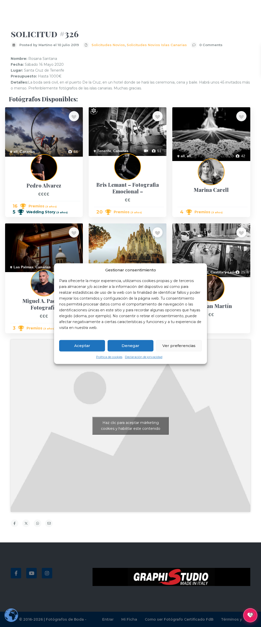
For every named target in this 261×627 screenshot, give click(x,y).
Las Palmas (23, 267)
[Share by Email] (49, 523)
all (16, 152)
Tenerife (104, 151)
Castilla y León (224, 272)
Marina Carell (183, 164)
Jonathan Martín (185, 280)
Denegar (130, 345)
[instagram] (47, 573)
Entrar (108, 619)
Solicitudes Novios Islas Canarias (157, 45)
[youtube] (31, 573)
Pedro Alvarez (16, 159)
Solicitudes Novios (108, 45)
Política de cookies (109, 357)
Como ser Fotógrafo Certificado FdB (179, 619)
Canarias (27, 152)
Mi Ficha (129, 619)
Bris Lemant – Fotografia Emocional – (119, 159)
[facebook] (16, 573)
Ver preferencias (178, 345)
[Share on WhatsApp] (37, 523)
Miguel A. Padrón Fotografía (27, 275)
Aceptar (82, 345)
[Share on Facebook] (14, 523)
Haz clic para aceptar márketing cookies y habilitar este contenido (130, 425)
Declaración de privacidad (143, 357)
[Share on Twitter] (26, 523)
